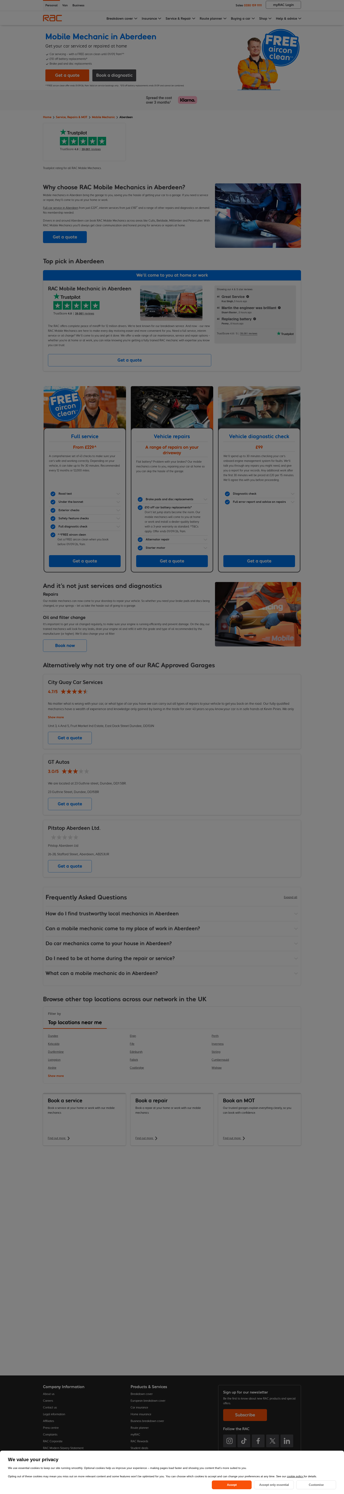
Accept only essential (274, 1484)
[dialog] (172, 1472)
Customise (316, 1484)
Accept (232, 1484)
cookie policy (295, 1476)
